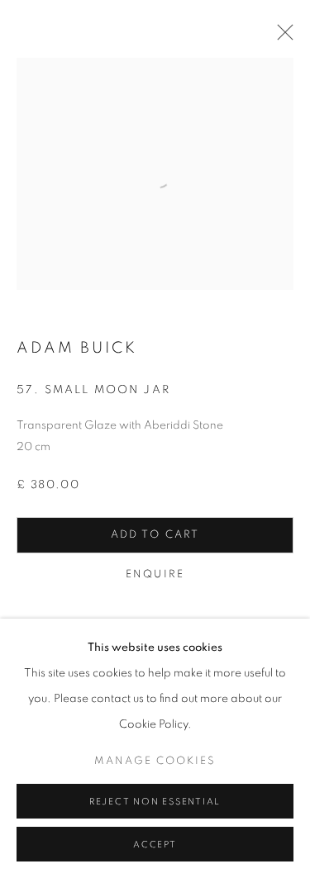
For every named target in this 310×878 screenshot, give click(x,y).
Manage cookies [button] (155, 761)
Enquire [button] (155, 574)
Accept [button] (155, 844)
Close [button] (281, 37)
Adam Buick (77, 348)
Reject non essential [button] (155, 801)
